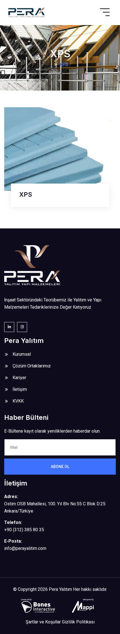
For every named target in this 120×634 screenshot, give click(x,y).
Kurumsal (22, 354)
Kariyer (19, 377)
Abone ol (60, 466)
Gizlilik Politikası (78, 622)
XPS (25, 194)
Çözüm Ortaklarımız (32, 366)
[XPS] (60, 148)
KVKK (18, 401)
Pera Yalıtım (60, 589)
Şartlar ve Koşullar (43, 622)
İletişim (20, 389)
